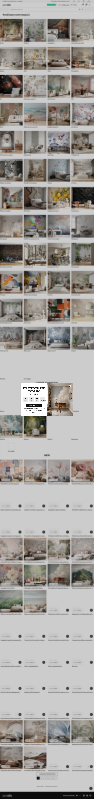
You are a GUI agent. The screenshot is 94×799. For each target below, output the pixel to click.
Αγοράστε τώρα (34, 405)
